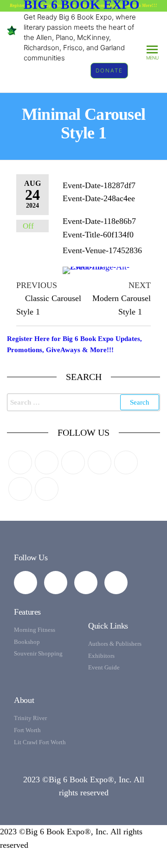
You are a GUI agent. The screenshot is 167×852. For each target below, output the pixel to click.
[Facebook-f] (25, 582)
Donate (109, 70)
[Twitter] (20, 462)
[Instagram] (73, 462)
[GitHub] (126, 462)
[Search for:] (83, 402)
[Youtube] (46, 489)
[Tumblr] (20, 489)
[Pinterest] (99, 462)
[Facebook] (46, 462)
